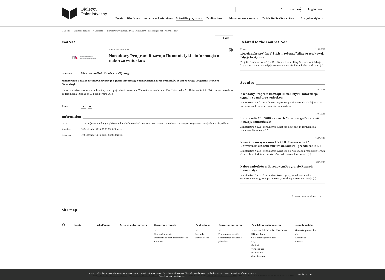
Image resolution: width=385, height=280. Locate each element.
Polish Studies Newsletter (278, 18)
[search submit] (282, 9)
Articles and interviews (158, 18)
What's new (134, 18)
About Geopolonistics (305, 230)
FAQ (253, 241)
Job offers (223, 241)
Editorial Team (258, 234)
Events (119, 18)
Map (297, 234)
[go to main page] (85, 14)
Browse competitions (304, 196)
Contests (99, 31)
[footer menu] (64, 225)
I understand (305, 274)
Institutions (300, 237)
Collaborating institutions (263, 237)
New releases (202, 237)
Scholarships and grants (230, 237)
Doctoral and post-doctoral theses (171, 237)
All (155, 230)
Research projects (163, 234)
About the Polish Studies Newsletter (269, 230)
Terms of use (257, 249)
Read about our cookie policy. (172, 276)
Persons (299, 241)
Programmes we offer (229, 234)
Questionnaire (258, 256)
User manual (257, 252)
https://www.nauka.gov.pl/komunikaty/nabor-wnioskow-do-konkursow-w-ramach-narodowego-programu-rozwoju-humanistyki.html (156, 123)
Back (226, 37)
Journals (199, 234)
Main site (66, 31)
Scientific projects (188, 18)
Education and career (242, 18)
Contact (255, 245)
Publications (214, 18)
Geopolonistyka (310, 18)
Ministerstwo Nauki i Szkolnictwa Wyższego (105, 73)
